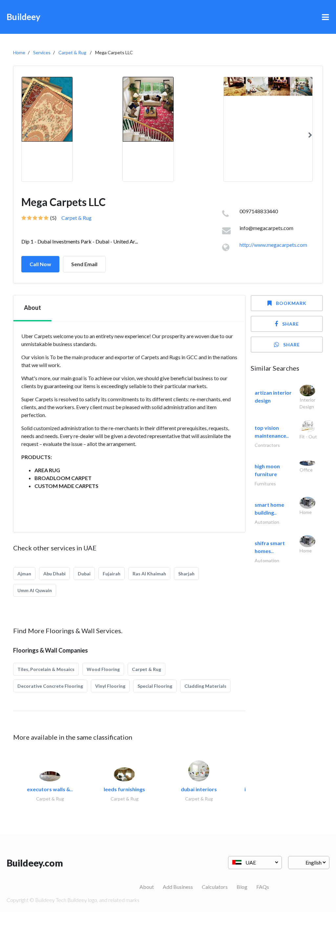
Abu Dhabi (54, 573)
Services (42, 52)
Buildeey (23, 17)
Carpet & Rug (72, 52)
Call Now (40, 264)
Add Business (178, 887)
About (146, 887)
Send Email (84, 264)
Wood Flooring (103, 669)
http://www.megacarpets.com (273, 245)
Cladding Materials (205, 686)
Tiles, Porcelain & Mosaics (45, 669)
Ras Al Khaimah (149, 573)
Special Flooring (154, 686)
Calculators (215, 887)
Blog (242, 887)
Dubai (84, 573)
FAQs (262, 887)
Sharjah (186, 573)
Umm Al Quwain (34, 590)
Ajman (24, 573)
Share (290, 324)
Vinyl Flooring (110, 686)
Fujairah (111, 573)
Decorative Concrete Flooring (50, 686)
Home (19, 52)
